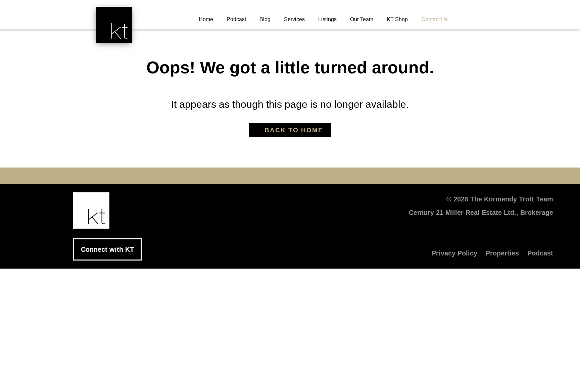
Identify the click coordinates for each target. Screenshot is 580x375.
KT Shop (397, 19)
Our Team (361, 19)
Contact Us (434, 19)
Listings (327, 19)
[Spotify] (350, 176)
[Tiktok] (330, 176)
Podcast (236, 19)
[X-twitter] (250, 176)
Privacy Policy (454, 253)
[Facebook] (230, 176)
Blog (265, 19)
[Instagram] (310, 176)
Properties (502, 253)
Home (206, 19)
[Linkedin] (290, 176)
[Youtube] (270, 176)
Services (294, 19)
